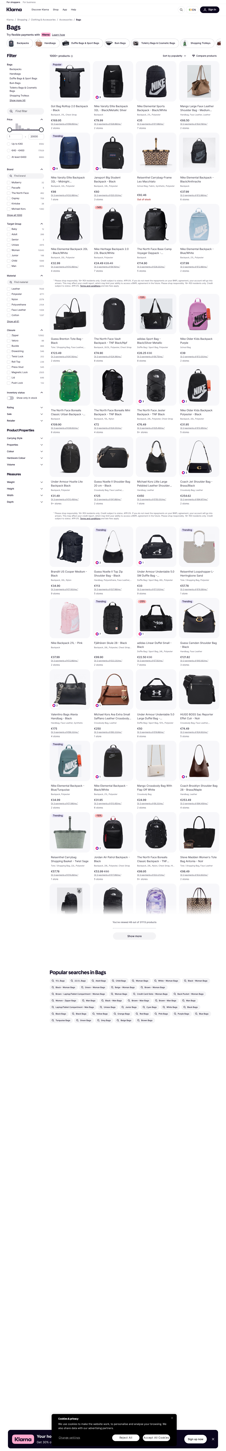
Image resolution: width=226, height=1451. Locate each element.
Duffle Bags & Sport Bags (23, 78)
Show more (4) (17, 100)
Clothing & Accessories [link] (43, 19)
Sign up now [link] (195, 1439)
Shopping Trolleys (19, 95)
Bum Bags (15, 83)
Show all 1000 (14, 215)
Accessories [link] (65, 19)
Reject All (125, 1437)
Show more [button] (134, 936)
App (65, 9)
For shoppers (13, 2)
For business (29, 2)
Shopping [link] (22, 19)
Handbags (15, 73)
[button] (192, 9)
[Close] (172, 1418)
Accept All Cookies (156, 1437)
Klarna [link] (10, 19)
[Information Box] (72, 56)
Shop (56, 9)
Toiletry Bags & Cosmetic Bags (23, 89)
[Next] (214, 43)
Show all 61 (13, 321)
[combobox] (174, 55)
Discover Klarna (40, 9)
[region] (114, 1430)
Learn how (58, 34)
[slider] (9, 129)
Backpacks (16, 69)
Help (73, 9)
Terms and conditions (90, 286)
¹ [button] (64, 124)
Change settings (69, 1437)
